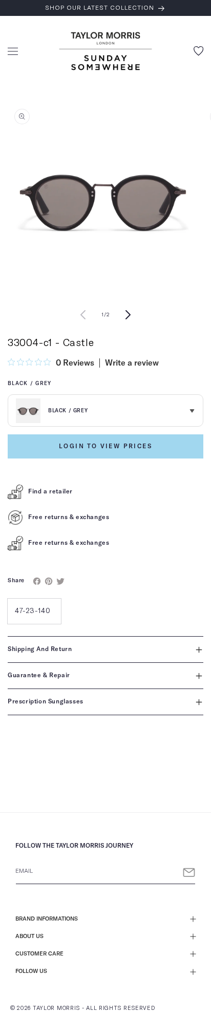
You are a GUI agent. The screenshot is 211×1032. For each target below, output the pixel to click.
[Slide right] (128, 314)
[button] (13, 51)
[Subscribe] (189, 873)
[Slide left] (83, 314)
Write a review (132, 363)
